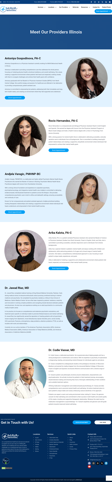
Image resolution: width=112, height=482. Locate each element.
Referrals (76, 7)
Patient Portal (106, 7)
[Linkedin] (106, 463)
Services (40, 7)
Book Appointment (102, 11)
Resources (84, 7)
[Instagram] (93, 463)
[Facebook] (89, 463)
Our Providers (63, 7)
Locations (51, 7)
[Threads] (97, 463)
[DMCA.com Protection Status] (7, 469)
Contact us (96, 7)
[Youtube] (89, 466)
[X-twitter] (102, 463)
